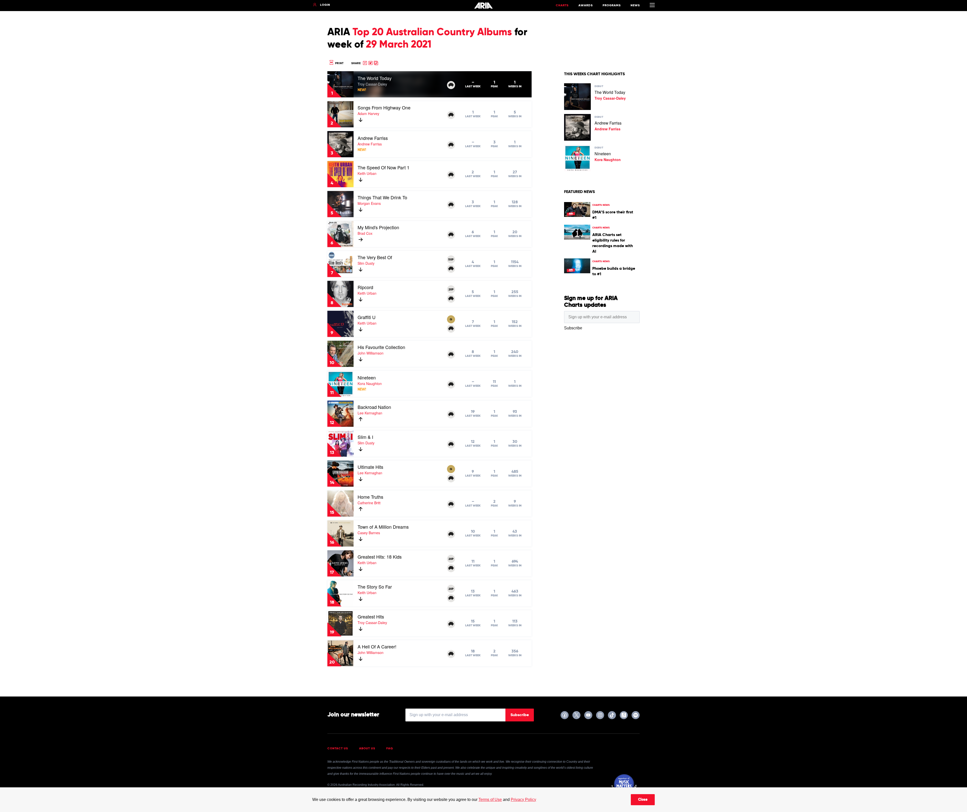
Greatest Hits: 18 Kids (380, 556)
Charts (562, 5)
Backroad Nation (374, 407)
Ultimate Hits (370, 466)
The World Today (375, 78)
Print (339, 63)
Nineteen (367, 377)
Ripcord (365, 287)
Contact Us (337, 748)
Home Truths (370, 496)
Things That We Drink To (382, 197)
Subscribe (519, 715)
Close (642, 799)
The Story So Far (375, 586)
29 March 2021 (398, 45)
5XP (451, 259)
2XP (451, 289)
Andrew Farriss (373, 138)
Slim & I (365, 437)
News (635, 5)
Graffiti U (366, 317)
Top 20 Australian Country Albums (432, 32)
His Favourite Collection (381, 347)
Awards (585, 5)
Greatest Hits (371, 616)
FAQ (389, 748)
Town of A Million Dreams (383, 526)
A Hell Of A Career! (377, 646)
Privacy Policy (523, 799)
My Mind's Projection (378, 227)
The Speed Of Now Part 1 (383, 167)
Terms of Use (490, 799)
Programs (612, 5)
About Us (367, 748)
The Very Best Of (375, 257)
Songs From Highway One (384, 107)
